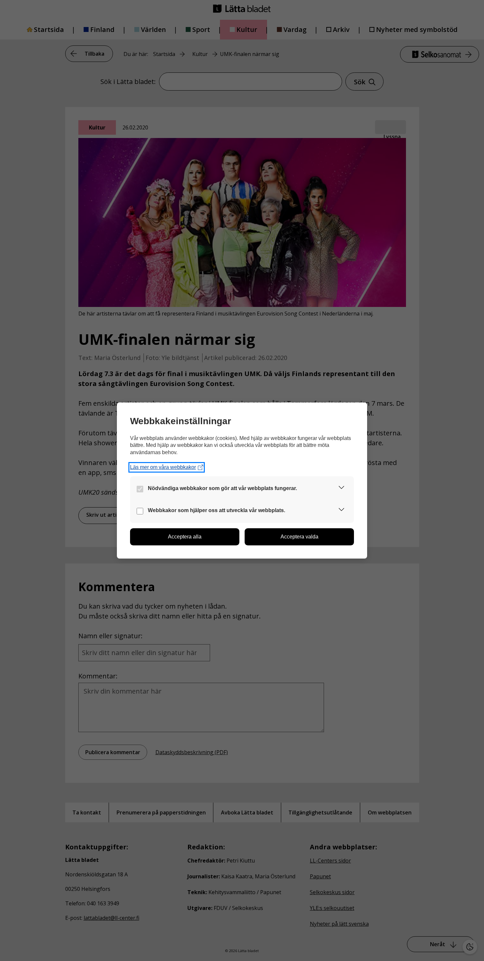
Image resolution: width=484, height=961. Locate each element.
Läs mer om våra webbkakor (163, 467)
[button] (341, 488)
